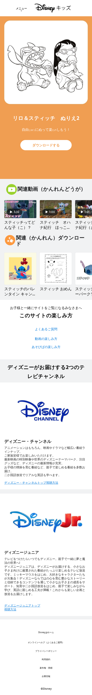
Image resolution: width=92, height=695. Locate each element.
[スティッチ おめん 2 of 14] (56, 269)
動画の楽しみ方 (46, 339)
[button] (46, 145)
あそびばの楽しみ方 (46, 347)
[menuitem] (21, 8)
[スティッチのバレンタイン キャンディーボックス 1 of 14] (20, 269)
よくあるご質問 (46, 329)
